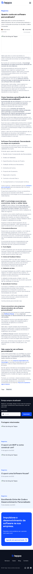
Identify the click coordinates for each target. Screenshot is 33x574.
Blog (19, 560)
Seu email (4, 410)
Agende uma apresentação (15, 540)
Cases (14, 560)
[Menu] (30, 2)
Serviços (7, 560)
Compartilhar (28, 29)
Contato (25, 560)
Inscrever (26, 414)
